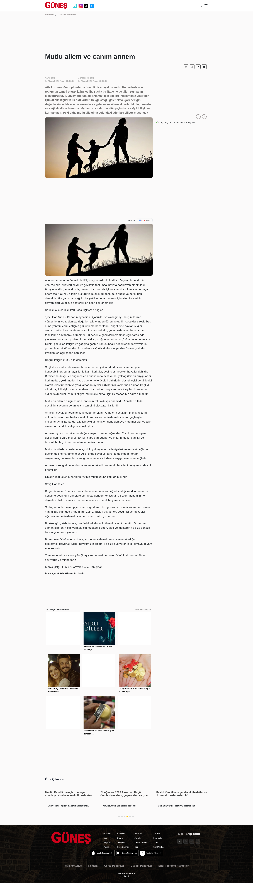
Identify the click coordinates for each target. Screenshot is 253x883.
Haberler (49, 15)
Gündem (107, 833)
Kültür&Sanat (122, 847)
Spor (105, 838)
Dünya (120, 838)
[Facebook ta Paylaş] (198, 67)
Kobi (136, 847)
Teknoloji (121, 842)
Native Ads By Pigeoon (143, 610)
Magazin (107, 842)
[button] (198, 116)
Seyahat (138, 833)
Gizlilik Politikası (141, 865)
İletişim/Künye (73, 865)
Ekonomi (121, 833)
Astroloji (138, 838)
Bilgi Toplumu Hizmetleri (173, 865)
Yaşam (106, 847)
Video (155, 842)
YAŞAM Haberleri (67, 15)
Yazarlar (156, 833)
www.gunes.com (126, 873)
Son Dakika (158, 847)
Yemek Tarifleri (141, 842)
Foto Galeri (158, 838)
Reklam (93, 865)
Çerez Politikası (114, 865)
